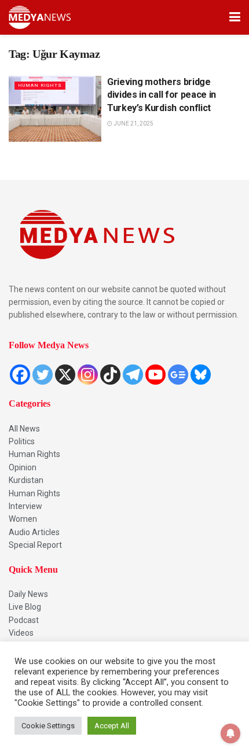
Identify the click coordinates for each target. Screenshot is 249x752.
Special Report (35, 545)
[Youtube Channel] (155, 374)
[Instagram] (88, 374)
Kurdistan (26, 480)
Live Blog (25, 606)
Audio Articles (34, 532)
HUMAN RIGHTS (40, 85)
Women (23, 519)
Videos (21, 632)
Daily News (28, 594)
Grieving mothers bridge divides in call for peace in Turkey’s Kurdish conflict (161, 94)
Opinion (22, 467)
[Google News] (178, 374)
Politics (22, 441)
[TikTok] (110, 374)
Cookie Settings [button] (48, 725)
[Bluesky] (201, 374)
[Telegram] (133, 374)
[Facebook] (20, 374)
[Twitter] (42, 374)
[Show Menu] (234, 17)
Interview (25, 506)
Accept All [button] (111, 725)
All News (24, 428)
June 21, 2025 (132, 123)
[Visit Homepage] (40, 17)
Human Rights (34, 454)
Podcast (24, 620)
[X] (65, 374)
